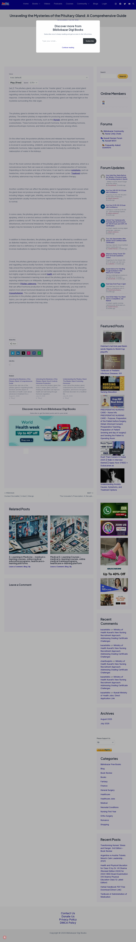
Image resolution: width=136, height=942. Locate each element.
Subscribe (90, 41)
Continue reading (68, 47)
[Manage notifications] (4, 937)
